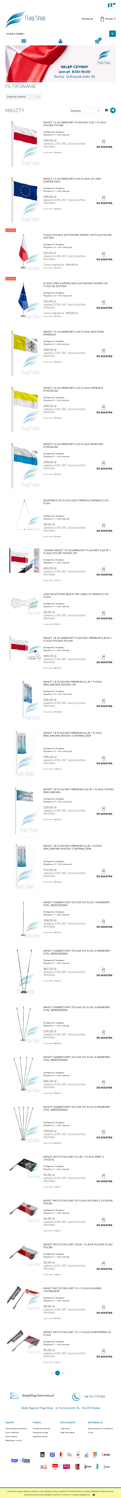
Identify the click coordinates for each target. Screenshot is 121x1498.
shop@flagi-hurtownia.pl (38, 1395)
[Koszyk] (97, 41)
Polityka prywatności (41, 1428)
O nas (90, 1432)
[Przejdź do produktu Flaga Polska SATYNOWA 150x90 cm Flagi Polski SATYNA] (24, 251)
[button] (23, 41)
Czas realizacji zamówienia (16, 1428)
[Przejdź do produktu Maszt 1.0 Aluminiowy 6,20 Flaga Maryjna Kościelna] (24, 464)
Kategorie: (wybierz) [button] (16, 96)
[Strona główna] (25, 18)
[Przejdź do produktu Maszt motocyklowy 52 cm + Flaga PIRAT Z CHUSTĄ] (24, 1166)
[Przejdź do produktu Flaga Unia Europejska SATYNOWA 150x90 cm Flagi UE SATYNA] (24, 300)
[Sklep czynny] (60, 63)
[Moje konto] (60, 41)
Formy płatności (12, 1432)
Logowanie (65, 1428)
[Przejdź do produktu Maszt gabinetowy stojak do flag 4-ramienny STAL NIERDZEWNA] (24, 1074)
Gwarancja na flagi (40, 1432)
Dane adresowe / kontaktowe (100, 1428)
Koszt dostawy (11, 1436)
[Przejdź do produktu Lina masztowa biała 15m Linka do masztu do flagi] (24, 603)
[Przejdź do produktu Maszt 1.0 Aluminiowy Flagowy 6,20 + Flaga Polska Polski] (24, 143)
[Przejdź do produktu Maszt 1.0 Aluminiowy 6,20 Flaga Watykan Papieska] (24, 352)
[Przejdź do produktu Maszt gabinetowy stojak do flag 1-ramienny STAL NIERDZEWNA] (24, 919)
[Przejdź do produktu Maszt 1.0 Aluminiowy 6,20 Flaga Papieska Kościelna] (24, 408)
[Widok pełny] (113, 110)
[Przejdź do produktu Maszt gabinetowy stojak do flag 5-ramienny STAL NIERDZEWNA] (24, 1123)
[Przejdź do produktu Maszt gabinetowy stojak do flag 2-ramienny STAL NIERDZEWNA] (24, 971)
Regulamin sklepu (40, 1436)
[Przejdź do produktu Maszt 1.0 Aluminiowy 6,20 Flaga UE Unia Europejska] (24, 199)
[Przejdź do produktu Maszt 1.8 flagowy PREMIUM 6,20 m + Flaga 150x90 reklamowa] (24, 810)
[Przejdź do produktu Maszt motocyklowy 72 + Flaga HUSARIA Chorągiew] (24, 1298)
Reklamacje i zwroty (13, 1440)
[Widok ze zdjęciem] (106, 110)
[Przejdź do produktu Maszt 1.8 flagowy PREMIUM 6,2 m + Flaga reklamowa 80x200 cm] (24, 700)
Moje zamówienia (67, 1432)
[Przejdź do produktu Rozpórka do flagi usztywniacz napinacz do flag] (24, 514)
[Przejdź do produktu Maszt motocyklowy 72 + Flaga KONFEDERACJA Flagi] (24, 1342)
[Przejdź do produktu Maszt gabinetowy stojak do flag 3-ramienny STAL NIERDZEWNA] (24, 1024)
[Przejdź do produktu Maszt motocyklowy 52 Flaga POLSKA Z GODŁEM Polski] (24, 1210)
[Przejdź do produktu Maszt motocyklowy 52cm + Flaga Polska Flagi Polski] (24, 1254)
